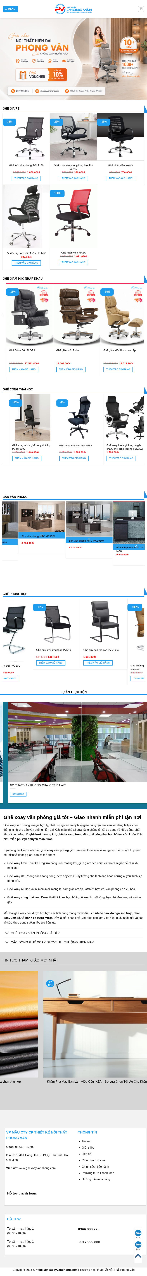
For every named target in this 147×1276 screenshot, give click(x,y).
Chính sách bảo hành (95, 1166)
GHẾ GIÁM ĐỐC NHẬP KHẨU (23, 278)
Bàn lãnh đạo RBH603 (17, 540)
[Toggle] (7, 933)
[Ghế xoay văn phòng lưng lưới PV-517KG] (73, 136)
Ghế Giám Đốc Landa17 (88, 350)
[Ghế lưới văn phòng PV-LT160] (26, 136)
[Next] (137, 325)
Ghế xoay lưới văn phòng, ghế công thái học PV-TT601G (103, 431)
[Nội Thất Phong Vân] (73, 9)
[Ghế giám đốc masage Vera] (47, 314)
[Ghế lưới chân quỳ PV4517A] (26, 630)
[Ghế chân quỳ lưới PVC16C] (73, 630)
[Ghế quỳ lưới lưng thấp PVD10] (120, 622)
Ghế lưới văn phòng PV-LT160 (26, 165)
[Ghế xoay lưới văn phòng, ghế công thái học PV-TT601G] (103, 410)
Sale (138, 1238)
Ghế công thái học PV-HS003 (52, 445)
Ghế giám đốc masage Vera (43, 350)
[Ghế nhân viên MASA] (73, 216)
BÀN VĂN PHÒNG (15, 496)
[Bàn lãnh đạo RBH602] (72, 519)
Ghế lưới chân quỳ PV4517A (22, 665)
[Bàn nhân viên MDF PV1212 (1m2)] (119, 531)
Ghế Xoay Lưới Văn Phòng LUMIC (26, 253)
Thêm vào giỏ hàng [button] (26, 178)
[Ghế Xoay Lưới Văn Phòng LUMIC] (26, 216)
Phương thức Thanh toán (98, 1173)
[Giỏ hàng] (141, 9)
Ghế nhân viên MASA (73, 252)
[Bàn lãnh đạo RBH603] (24, 519)
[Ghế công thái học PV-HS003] (56, 417)
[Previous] (10, 325)
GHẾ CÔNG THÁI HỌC (18, 389)
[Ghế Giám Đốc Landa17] (94, 314)
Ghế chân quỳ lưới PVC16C (68, 665)
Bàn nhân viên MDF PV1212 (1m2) (119, 564)
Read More (30, 794)
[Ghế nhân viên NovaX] (120, 136)
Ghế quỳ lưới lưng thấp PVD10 (117, 649)
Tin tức (86, 1141)
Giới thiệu (88, 1147)
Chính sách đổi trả (93, 1160)
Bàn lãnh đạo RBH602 (64, 540)
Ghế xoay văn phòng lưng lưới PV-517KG (73, 167)
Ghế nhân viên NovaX (120, 165)
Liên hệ (86, 1153)
